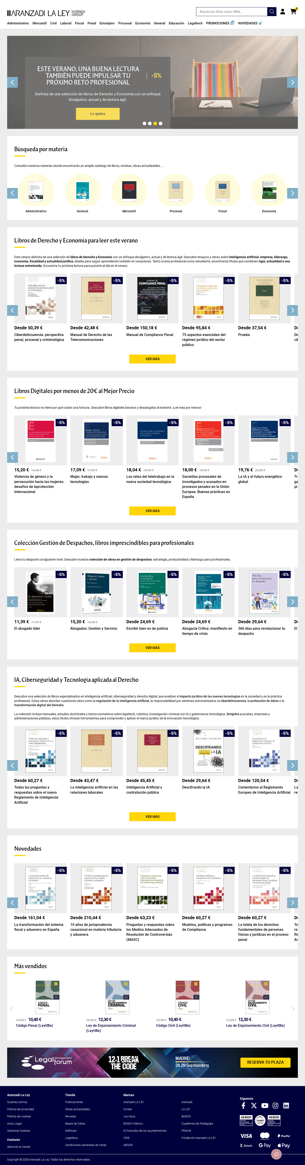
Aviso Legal (14, 1123)
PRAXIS (186, 1130)
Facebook (243, 1106)
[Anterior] (12, 82)
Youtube (264, 1106)
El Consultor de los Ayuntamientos (145, 1130)
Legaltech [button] (195, 23)
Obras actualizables (77, 1109)
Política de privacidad (20, 1109)
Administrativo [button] (18, 23)
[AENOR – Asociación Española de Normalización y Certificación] (260, 1125)
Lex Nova (129, 1116)
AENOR (128, 1145)
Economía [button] (142, 23)
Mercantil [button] (40, 23)
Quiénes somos (17, 1102)
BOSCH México (133, 1123)
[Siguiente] (292, 82)
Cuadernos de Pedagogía (197, 1123)
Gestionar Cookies (18, 1130)
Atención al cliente (18, 1146)
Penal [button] (92, 23)
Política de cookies (19, 1116)
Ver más (153, 359)
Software (71, 1130)
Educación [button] (176, 23)
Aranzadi (187, 1102)
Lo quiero (97, 114)
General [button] (159, 23)
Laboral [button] (65, 23)
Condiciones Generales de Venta (85, 1145)
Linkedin (286, 1106)
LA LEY (186, 1109)
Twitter (254, 1106)
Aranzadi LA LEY (133, 1102)
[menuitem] (18, 23)
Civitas (127, 1109)
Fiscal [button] (79, 23)
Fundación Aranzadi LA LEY (199, 1137)
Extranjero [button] (107, 23)
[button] (220, 23)
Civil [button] (53, 23)
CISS (126, 1137)
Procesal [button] (125, 23)
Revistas (70, 1116)
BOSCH (186, 1116)
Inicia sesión (282, 11)
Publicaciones (74, 1102)
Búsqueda (271, 11)
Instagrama (275, 1106)
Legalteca (71, 1137)
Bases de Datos (75, 1123)
